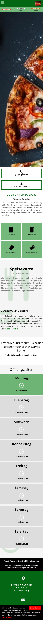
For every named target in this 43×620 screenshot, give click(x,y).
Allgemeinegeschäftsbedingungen (25, 565)
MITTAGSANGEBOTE (31, 252)
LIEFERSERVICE (32, 234)
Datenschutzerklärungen (16, 568)
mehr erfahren (7, 617)
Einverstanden (35, 608)
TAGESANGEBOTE (11, 252)
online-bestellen (11, 329)
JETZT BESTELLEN (21, 186)
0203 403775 (21, 175)
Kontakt (8, 565)
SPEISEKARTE (11, 234)
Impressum (31, 568)
